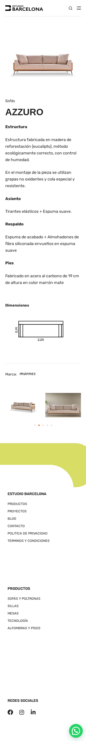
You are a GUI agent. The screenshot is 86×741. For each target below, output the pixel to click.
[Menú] (79, 8)
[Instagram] (22, 712)
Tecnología (18, 621)
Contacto (16, 526)
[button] (35, 425)
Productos (17, 504)
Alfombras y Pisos (24, 628)
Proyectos (17, 511)
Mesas (13, 613)
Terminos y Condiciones (29, 541)
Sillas (13, 606)
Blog (12, 519)
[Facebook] (10, 712)
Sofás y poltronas (24, 599)
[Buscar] (70, 8)
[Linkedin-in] (33, 712)
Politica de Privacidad (27, 533)
